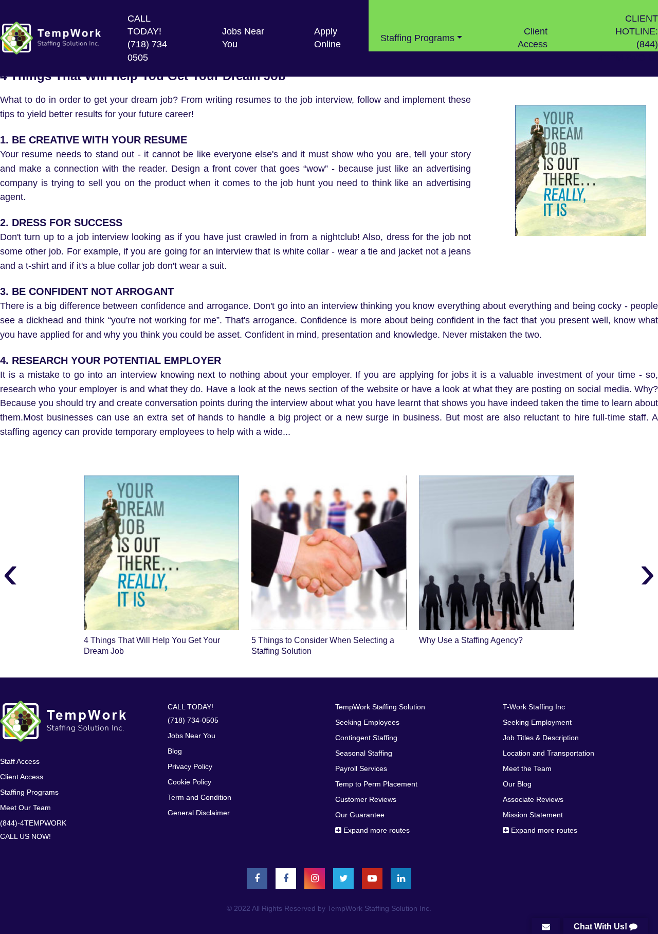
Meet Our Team (25, 807)
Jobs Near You (243, 37)
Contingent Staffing (366, 738)
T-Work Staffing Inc (534, 707)
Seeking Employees (367, 722)
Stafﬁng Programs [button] (417, 38)
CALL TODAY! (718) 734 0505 (147, 38)
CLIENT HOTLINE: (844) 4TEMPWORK (628, 38)
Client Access (532, 37)
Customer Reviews (365, 799)
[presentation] (11, 571)
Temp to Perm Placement (376, 784)
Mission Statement (533, 815)
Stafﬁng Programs (29, 792)
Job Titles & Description (541, 738)
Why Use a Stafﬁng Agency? (471, 640)
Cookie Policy (189, 782)
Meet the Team (527, 768)
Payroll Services (361, 768)
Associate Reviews (533, 799)
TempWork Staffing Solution (380, 707)
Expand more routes (375, 830)
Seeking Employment (537, 722)
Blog (175, 751)
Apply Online (327, 37)
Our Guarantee (360, 815)
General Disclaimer (199, 813)
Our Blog (517, 784)
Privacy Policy (190, 766)
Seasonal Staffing (363, 753)
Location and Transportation (548, 753)
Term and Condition (199, 797)
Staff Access (20, 761)
